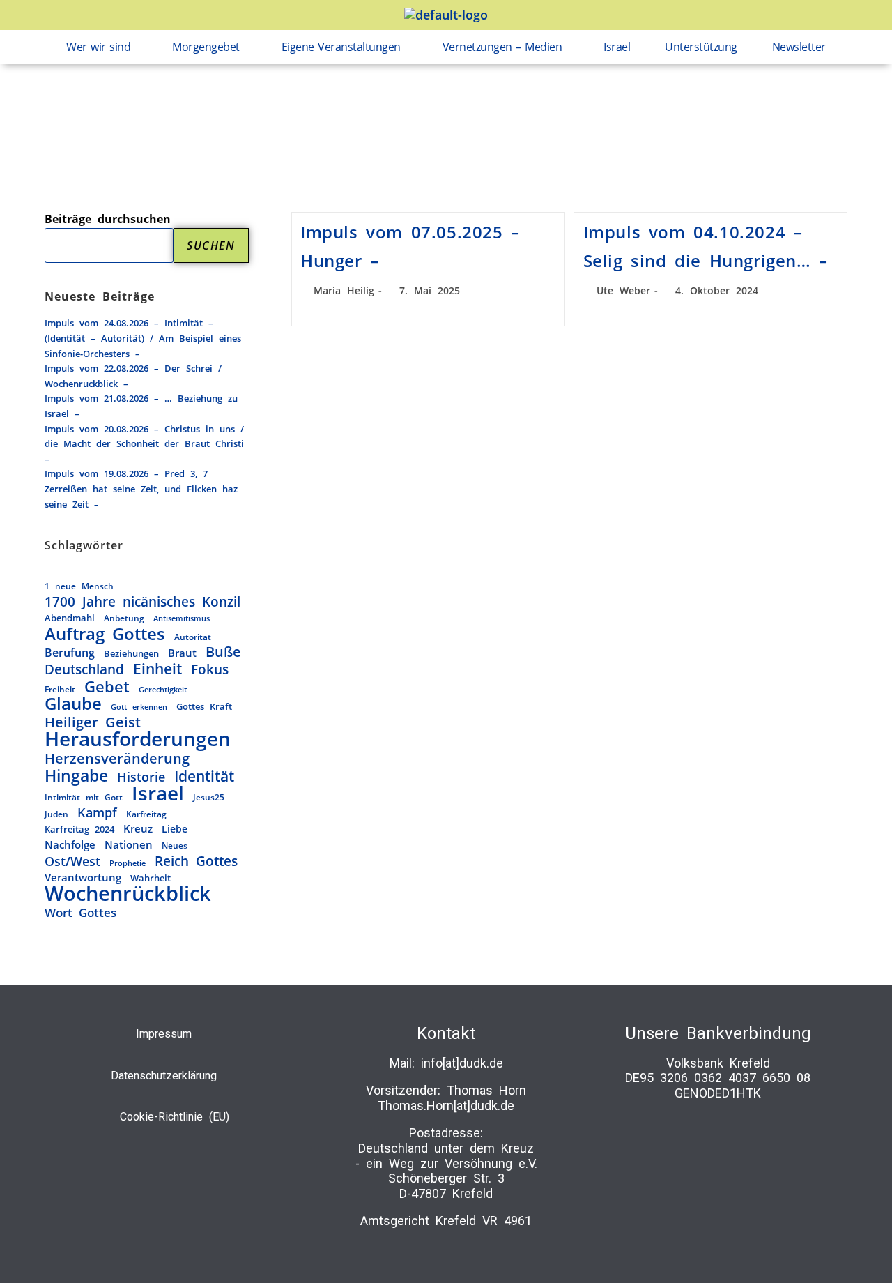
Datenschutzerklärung (164, 1075)
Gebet (107, 686)
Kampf (97, 813)
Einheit (157, 669)
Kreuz (138, 828)
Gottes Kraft (204, 706)
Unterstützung (701, 46)
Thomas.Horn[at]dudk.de (446, 1105)
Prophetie (127, 863)
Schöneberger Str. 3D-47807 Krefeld (446, 1186)
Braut (182, 653)
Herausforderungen (138, 739)
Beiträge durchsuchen (108, 219)
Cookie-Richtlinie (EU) (174, 1116)
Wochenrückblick (128, 894)
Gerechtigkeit (163, 689)
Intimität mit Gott (84, 797)
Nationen (129, 844)
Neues (174, 845)
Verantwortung (83, 877)
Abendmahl (70, 618)
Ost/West (72, 862)
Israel (616, 46)
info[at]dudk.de (462, 1063)
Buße (223, 652)
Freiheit (60, 689)
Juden (56, 813)
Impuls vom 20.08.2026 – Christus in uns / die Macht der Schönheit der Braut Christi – (144, 444)
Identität (204, 776)
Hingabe (76, 776)
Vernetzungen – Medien (502, 46)
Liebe (174, 828)
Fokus (210, 669)
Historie (141, 776)
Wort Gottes (80, 912)
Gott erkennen (139, 706)
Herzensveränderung (117, 758)
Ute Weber (623, 290)
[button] (102, 47)
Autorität (192, 636)
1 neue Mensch (79, 585)
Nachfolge (70, 844)
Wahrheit (150, 878)
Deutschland (84, 669)
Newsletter (799, 46)
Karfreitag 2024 (79, 829)
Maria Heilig (344, 290)
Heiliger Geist (93, 722)
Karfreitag (146, 813)
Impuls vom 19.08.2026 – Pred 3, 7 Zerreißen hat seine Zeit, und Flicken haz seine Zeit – (141, 488)
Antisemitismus (181, 618)
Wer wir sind (98, 46)
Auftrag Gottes (105, 634)
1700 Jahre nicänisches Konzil (142, 601)
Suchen (211, 245)
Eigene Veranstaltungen (341, 46)
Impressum (164, 1033)
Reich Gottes (196, 861)
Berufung (70, 652)
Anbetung (124, 617)
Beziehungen (131, 653)
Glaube (73, 704)
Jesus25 (208, 797)
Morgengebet (206, 46)
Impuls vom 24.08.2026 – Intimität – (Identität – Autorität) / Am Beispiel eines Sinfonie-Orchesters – (143, 338)
